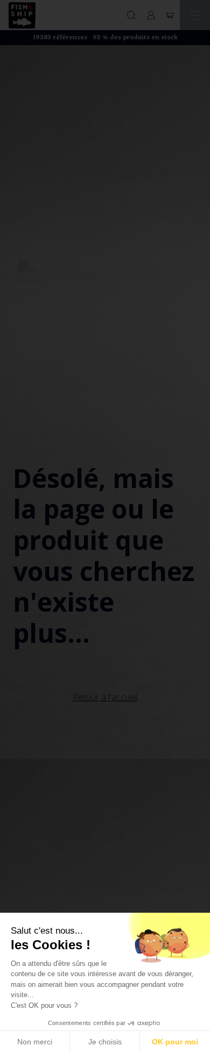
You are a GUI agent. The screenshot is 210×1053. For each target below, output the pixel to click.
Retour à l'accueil (105, 697)
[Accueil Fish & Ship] (22, 15)
